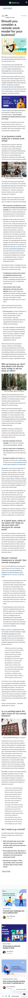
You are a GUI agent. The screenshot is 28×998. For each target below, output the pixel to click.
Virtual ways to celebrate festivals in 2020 (11, 947)
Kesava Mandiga (10, 916)
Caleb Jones (13, 391)
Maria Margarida (7, 311)
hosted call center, (18, 226)
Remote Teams (8, 8)
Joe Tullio (6, 327)
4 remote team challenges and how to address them (13, 912)
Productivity (6, 979)
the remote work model (14, 181)
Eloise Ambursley (13, 737)
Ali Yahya (12, 178)
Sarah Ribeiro (9, 951)
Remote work (12, 291)
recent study (6, 110)
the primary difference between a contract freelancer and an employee (12, 573)
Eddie (6, 15)
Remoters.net (21, 151)
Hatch (11, 771)
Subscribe (15, 996)
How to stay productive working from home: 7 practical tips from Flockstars (14, 982)
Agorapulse (5, 468)
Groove (15, 490)
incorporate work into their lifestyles (12, 87)
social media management (16, 249)
